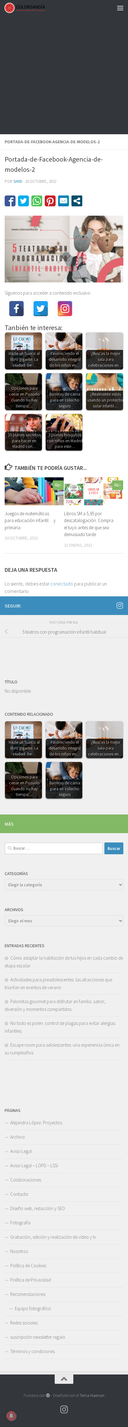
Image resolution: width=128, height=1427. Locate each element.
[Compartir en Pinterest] (50, 200)
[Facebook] (16, 308)
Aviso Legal (21, 1151)
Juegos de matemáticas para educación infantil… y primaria (30, 520)
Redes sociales (24, 1323)
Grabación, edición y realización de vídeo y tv (53, 1237)
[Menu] (120, 8)
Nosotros (19, 1251)
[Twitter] (40, 308)
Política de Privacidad (30, 1280)
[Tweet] (23, 200)
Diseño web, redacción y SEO (37, 1208)
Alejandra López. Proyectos (36, 1123)
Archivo (17, 1137)
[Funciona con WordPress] (48, 1395)
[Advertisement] (64, 67)
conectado (61, 583)
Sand (17, 181)
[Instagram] (65, 308)
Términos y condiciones (32, 1351)
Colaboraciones (25, 1180)
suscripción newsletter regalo (37, 1337)
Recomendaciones (27, 1294)
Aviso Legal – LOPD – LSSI (34, 1165)
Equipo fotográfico (33, 1308)
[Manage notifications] (11, 1416)
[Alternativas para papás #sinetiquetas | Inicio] (31, 7)
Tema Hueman (92, 1395)
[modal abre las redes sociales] (76, 200)
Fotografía (20, 1223)
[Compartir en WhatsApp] (36, 200)
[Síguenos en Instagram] (119, 605)
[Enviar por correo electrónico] (63, 200)
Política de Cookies (28, 1266)
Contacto (19, 1194)
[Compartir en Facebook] (10, 200)
